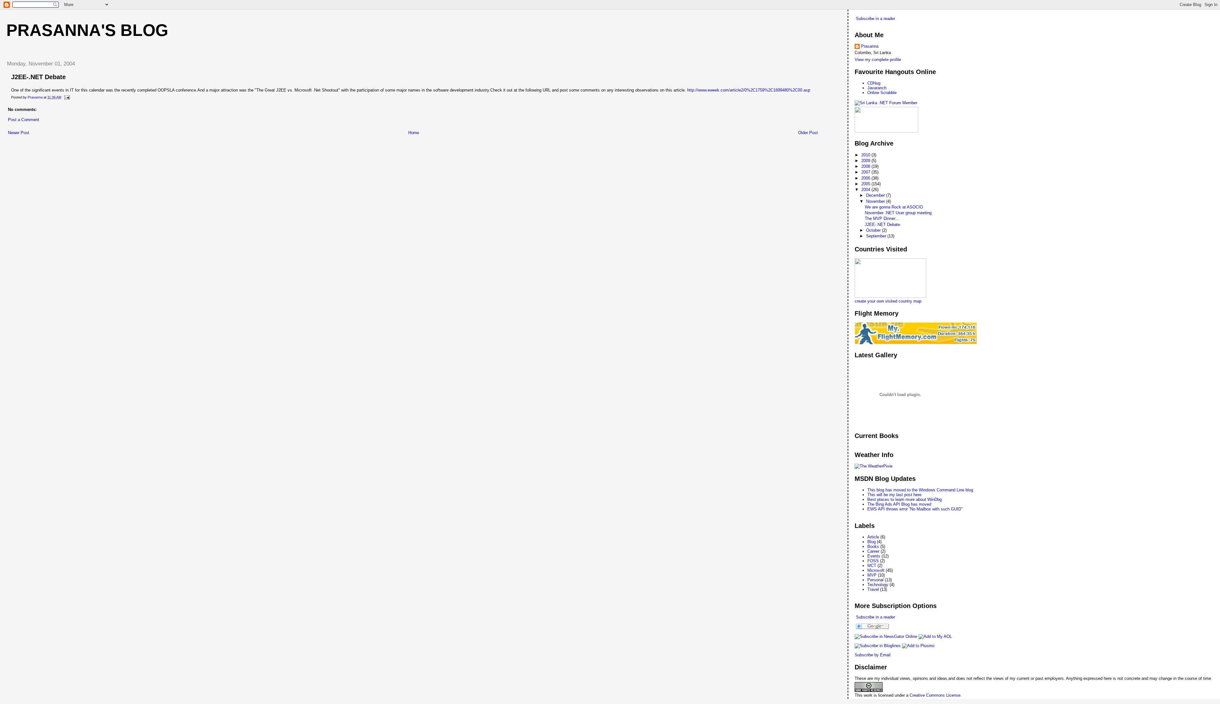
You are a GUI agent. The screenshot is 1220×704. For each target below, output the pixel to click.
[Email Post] (66, 97)
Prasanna (869, 46)
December (876, 195)
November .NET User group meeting (898, 212)
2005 (866, 183)
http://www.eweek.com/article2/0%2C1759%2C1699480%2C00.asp (748, 90)
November (876, 201)
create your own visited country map (888, 301)
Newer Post (18, 132)
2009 (866, 160)
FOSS (873, 560)
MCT (871, 565)
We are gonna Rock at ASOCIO (894, 207)
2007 (866, 172)
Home (413, 132)
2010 (866, 155)
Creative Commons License (935, 695)
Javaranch (876, 87)
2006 (866, 178)
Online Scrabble (882, 92)
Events (873, 556)
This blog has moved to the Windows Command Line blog (920, 490)
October (874, 230)
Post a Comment (23, 119)
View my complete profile (878, 59)
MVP (872, 575)
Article (873, 537)
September (876, 236)
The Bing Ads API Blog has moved (899, 504)
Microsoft (875, 570)
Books (873, 546)
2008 (866, 166)
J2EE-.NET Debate (882, 224)
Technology (877, 584)
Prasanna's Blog (87, 30)
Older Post (808, 132)
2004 (866, 189)
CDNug (873, 83)
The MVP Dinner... (882, 218)
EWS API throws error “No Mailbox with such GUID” (914, 509)
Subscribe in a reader (875, 18)
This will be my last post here (894, 494)
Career (873, 551)
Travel (873, 589)
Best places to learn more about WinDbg (904, 499)
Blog (871, 541)
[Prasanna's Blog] (886, 636)
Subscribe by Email (873, 655)
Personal (875, 580)
